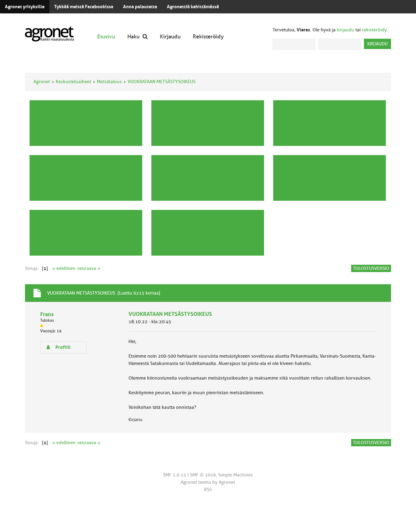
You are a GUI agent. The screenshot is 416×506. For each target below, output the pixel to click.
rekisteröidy (374, 30)
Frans (47, 314)
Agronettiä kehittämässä (193, 6)
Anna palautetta (140, 6)
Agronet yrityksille (24, 6)
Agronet (41, 81)
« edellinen (64, 268)
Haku (133, 36)
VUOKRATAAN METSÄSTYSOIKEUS (162, 81)
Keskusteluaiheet (73, 81)
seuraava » (88, 268)
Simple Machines (235, 475)
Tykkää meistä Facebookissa (83, 6)
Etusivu (106, 36)
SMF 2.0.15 (174, 475)
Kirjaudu (170, 36)
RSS (208, 489)
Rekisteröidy (208, 36)
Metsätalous (109, 81)
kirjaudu (345, 30)
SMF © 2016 (203, 475)
